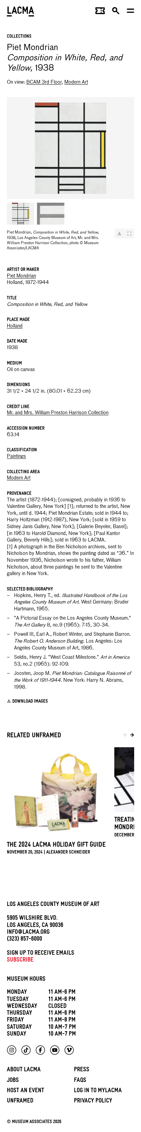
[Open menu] (130, 12)
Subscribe (20, 960)
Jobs (13, 1081)
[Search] (116, 12)
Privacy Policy (93, 1101)
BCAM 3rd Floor (44, 82)
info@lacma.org (28, 933)
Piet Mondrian (21, 276)
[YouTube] (55, 1050)
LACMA (20, 12)
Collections (19, 36)
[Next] (132, 736)
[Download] (119, 233)
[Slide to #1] (20, 214)
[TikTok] (26, 1050)
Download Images (30, 701)
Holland (15, 326)
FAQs (80, 1081)
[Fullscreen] (129, 233)
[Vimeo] (69, 1050)
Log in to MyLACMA (98, 1091)
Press (81, 1070)
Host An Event (25, 1091)
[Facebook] (40, 1050)
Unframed (20, 1101)
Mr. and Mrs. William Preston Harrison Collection (57, 412)
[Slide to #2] (50, 214)
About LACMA (24, 1070)
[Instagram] (11, 1050)
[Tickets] (100, 12)
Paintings (16, 456)
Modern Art (76, 82)
